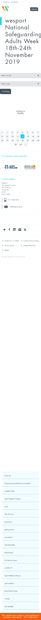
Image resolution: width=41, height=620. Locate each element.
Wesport (11, 8)
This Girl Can (9, 514)
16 (2, 140)
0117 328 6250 (13, 200)
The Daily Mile (10, 545)
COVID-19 (8, 568)
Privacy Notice (9, 245)
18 (12, 140)
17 (7, 140)
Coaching (5, 91)
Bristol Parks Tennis (11, 591)
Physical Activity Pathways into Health (17, 483)
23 (38, 140)
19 (18, 140)
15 (38, 136)
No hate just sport (11, 560)
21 (28, 140)
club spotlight (9, 606)
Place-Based (9, 552)
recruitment (8, 537)
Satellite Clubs (9, 491)
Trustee (7, 599)
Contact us (6, 2)
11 (18, 136)
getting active (9, 529)
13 (28, 136)
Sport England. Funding (12, 499)
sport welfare (9, 583)
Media (7, 250)
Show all (7, 476)
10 (12, 136)
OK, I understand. (31, 617)
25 (21, 144)
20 (23, 140)
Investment (8, 522)
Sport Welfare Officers (13, 576)
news (6, 506)
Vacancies (14, 2)
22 (33, 140)
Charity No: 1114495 (12, 241)
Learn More (16, 617)
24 (16, 144)
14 (33, 136)
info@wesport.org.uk (16, 206)
